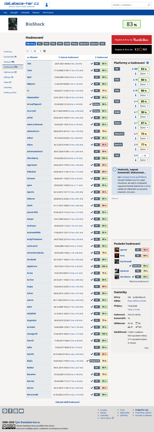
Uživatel (33, 57)
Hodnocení (102, 57)
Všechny (30, 43)
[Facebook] (10, 411)
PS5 (60, 43)
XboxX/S (84, 43)
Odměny (124, 415)
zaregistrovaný (128, 177)
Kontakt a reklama (143, 415)
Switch (94, 43)
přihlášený (142, 177)
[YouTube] (21, 411)
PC (39, 43)
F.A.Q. (122, 410)
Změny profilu (10, 92)
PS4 (53, 43)
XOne (74, 43)
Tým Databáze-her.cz (27, 422)
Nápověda (124, 412)
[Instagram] (15, 411)
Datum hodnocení (70, 57)
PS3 (46, 43)
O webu (103, 410)
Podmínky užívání (143, 412)
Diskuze (35, 12)
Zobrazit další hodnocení (67, 402)
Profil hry (8, 51)
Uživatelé (25, 12)
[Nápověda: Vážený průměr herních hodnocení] (147, 63)
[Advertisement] (132, 218)
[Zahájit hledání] (149, 4)
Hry (5, 12)
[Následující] (44, 51)
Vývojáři (14, 12)
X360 (67, 43)
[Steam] (4, 411)
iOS (102, 43)
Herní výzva (48, 12)
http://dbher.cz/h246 (137, 300)
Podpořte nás (141, 410)
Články (103, 412)
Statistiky (8, 87)
